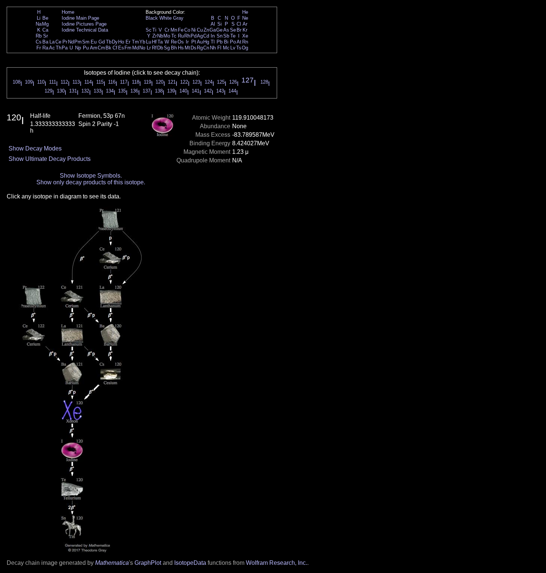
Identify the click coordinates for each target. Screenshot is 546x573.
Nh (213, 48)
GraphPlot (147, 563)
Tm (135, 42)
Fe (180, 30)
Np (78, 48)
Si (219, 24)
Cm (101, 48)
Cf (115, 48)
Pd (193, 36)
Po (233, 42)
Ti (154, 30)
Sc (149, 30)
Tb (108, 42)
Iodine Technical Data (85, 30)
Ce (58, 42)
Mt (187, 48)
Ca (45, 30)
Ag (200, 36)
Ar (245, 24)
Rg (200, 48)
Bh (174, 48)
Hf (154, 42)
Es (121, 48)
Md (135, 48)
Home (68, 12)
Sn (219, 36)
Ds (193, 48)
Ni (193, 30)
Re (174, 42)
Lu (148, 42)
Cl (239, 24)
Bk (108, 48)
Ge (219, 30)
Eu (94, 42)
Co (187, 30)
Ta (160, 42)
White (165, 18)
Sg (167, 48)
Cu (200, 30)
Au (200, 42)
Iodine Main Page (80, 18)
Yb (142, 42)
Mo (166, 36)
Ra (45, 48)
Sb (226, 36)
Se (233, 30)
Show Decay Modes (35, 148)
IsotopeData (190, 563)
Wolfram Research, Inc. (276, 563)
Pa (65, 48)
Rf (154, 48)
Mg (45, 24)
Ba (45, 42)
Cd (206, 36)
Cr (167, 30)
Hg (206, 42)
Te (232, 36)
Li (38, 18)
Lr (149, 48)
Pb (219, 42)
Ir (187, 42)
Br (239, 30)
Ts (238, 48)
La (52, 42)
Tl (213, 42)
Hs (181, 48)
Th (58, 48)
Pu (86, 48)
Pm (78, 42)
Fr (38, 48)
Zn (206, 30)
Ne (245, 18)
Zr (154, 36)
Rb (39, 36)
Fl (219, 48)
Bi (226, 42)
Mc (226, 48)
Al (213, 24)
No (142, 48)
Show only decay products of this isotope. (90, 182)
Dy (115, 42)
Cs (39, 42)
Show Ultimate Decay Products (50, 159)
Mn (173, 30)
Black (152, 18)
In (213, 36)
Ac (52, 48)
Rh (187, 36)
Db (160, 48)
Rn (245, 42)
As (226, 30)
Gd (101, 42)
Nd (71, 42)
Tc (173, 36)
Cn (206, 48)
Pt (193, 42)
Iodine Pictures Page (84, 24)
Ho (121, 42)
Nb (160, 36)
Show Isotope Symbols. (91, 175)
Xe (245, 36)
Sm (86, 42)
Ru (181, 36)
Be (45, 18)
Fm (127, 48)
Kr (245, 30)
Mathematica (112, 563)
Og (245, 48)
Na (39, 24)
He (245, 12)
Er (128, 42)
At (239, 42)
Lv (232, 48)
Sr (45, 36)
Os (181, 42)
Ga (212, 30)
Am (93, 48)
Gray (178, 18)
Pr (64, 42)
